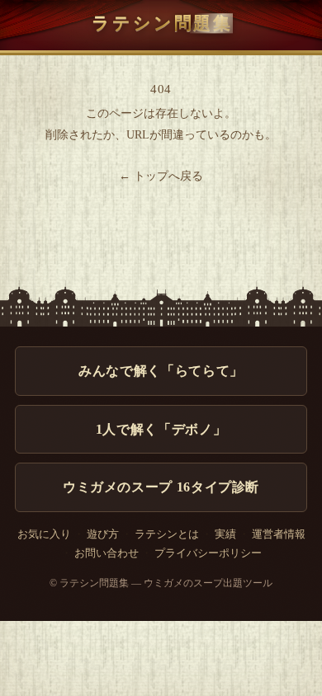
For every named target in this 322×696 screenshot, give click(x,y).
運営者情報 (278, 534)
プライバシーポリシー (208, 553)
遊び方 (103, 534)
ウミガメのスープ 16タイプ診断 (161, 487)
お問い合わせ (106, 553)
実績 (225, 534)
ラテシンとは (167, 534)
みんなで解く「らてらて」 (161, 371)
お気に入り (44, 534)
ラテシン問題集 (162, 22)
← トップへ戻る (161, 176)
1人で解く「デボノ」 (161, 429)
